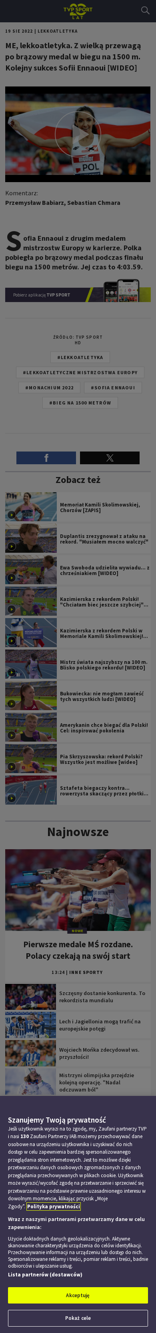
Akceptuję (78, 1295)
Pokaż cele (78, 1318)
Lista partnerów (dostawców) (45, 1274)
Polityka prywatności (53, 1206)
